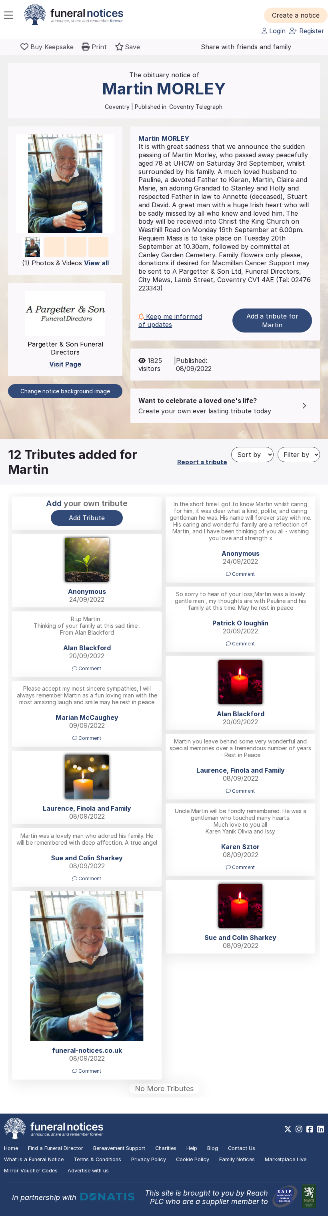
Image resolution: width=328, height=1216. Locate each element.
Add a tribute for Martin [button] (272, 320)
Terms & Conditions (97, 1159)
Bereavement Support (119, 1148)
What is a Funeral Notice (34, 1159)
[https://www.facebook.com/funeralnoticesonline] (309, 1129)
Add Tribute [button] (87, 518)
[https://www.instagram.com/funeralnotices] (299, 1129)
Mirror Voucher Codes (31, 1171)
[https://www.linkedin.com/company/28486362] (320, 1129)
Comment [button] (243, 574)
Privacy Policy (148, 1159)
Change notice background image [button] (65, 391)
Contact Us (241, 1148)
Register (310, 31)
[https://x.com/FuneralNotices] (288, 1129)
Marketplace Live (285, 1159)
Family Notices (237, 1159)
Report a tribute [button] (202, 462)
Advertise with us (88, 1171)
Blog (212, 1148)
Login (276, 31)
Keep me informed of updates (170, 321)
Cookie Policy (192, 1159)
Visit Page (65, 364)
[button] (296, 15)
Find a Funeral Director (55, 1148)
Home (11, 1148)
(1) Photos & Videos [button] (65, 263)
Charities (165, 1148)
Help (191, 1148)
